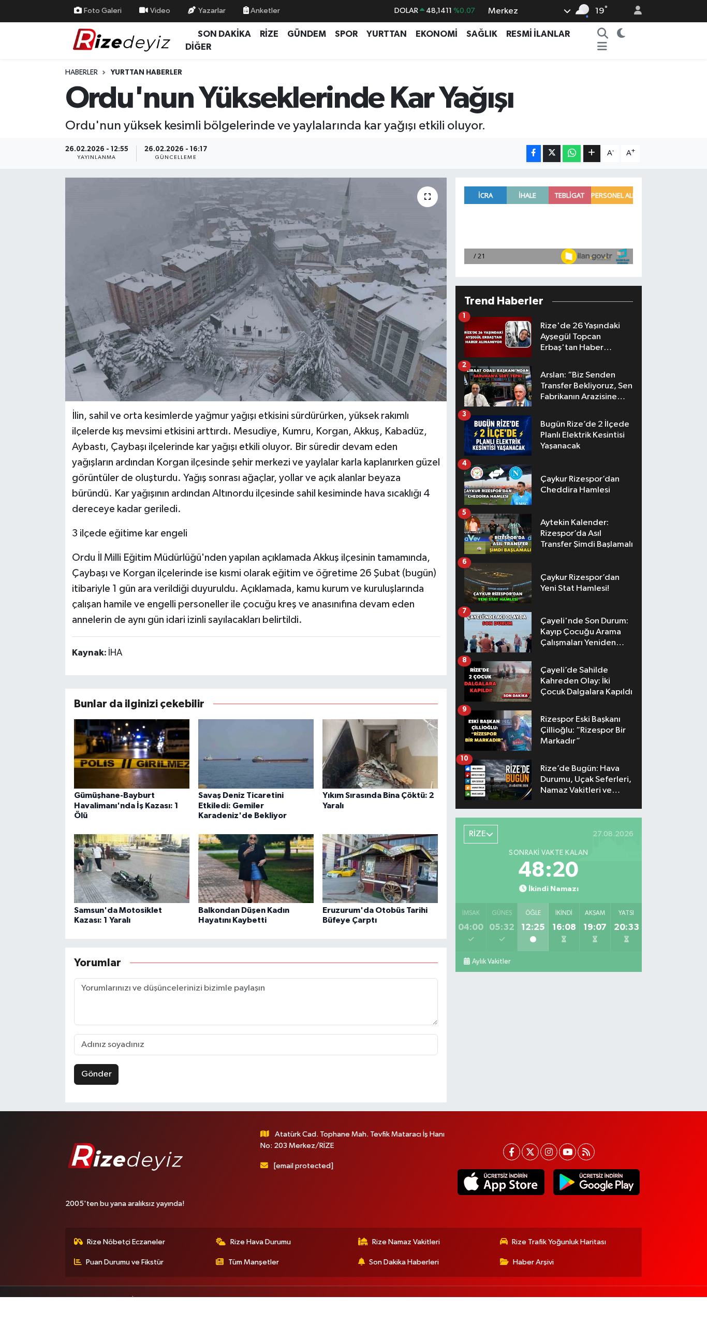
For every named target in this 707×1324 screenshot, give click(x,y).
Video (160, 10)
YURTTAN (386, 34)
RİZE (269, 34)
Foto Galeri (103, 10)
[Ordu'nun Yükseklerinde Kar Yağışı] (256, 289)
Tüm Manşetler (253, 1262)
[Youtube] (567, 1151)
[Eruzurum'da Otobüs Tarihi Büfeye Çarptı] (380, 868)
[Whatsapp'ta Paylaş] (572, 153)
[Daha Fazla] (591, 153)
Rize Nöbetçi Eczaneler (126, 1242)
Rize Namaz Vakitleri (406, 1242)
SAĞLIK (481, 34)
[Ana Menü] (602, 47)
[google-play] (596, 1182)
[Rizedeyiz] (123, 40)
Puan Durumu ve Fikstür (125, 1262)
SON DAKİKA (224, 34)
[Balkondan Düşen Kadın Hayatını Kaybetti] (256, 868)
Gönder (96, 1074)
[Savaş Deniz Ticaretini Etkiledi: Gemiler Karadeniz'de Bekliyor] (256, 753)
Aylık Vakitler (491, 961)
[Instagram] (548, 1151)
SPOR (346, 34)
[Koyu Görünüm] (620, 34)
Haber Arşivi (533, 1262)
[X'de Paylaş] (552, 153)
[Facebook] (511, 1151)
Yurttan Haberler (146, 72)
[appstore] (501, 1182)
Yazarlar (212, 10)
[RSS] (586, 1151)
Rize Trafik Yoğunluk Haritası (559, 1242)
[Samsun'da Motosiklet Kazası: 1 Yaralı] (131, 868)
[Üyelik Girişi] (633, 11)
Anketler (264, 10)
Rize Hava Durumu (260, 1242)
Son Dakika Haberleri (404, 1262)
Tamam (633, 1309)
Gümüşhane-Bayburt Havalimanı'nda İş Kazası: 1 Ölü (126, 805)
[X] (530, 1151)
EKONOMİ (437, 34)
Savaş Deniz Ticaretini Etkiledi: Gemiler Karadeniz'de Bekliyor (242, 805)
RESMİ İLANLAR (538, 34)
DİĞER (198, 46)
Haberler (81, 72)
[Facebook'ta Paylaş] (533, 153)
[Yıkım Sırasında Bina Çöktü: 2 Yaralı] (380, 753)
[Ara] (602, 34)
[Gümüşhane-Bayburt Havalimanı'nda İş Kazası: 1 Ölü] (131, 753)
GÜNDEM (306, 34)
